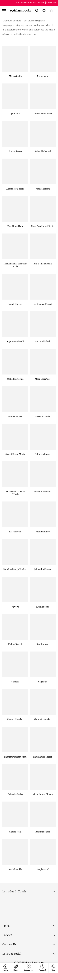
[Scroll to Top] (52, 956)
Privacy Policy (33, 917)
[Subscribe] (51, 909)
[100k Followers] (16, 962)
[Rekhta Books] (20, 10)
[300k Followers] (6, 962)
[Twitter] (25, 962)
